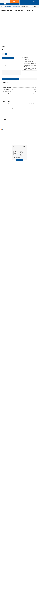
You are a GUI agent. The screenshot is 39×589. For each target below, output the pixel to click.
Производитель (5, 112)
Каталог (14, 1)
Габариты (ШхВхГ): (6, 103)
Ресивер (4, 95)
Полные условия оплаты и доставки (29, 71)
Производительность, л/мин (7, 87)
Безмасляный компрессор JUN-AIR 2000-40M (19, 147)
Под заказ (4, 121)
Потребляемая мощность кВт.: (8, 89)
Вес (3, 105)
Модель (4, 85)
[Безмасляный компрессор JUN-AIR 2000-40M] (19, 139)
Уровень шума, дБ (6, 93)
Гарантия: (4, 110)
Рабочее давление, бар (7, 91)
